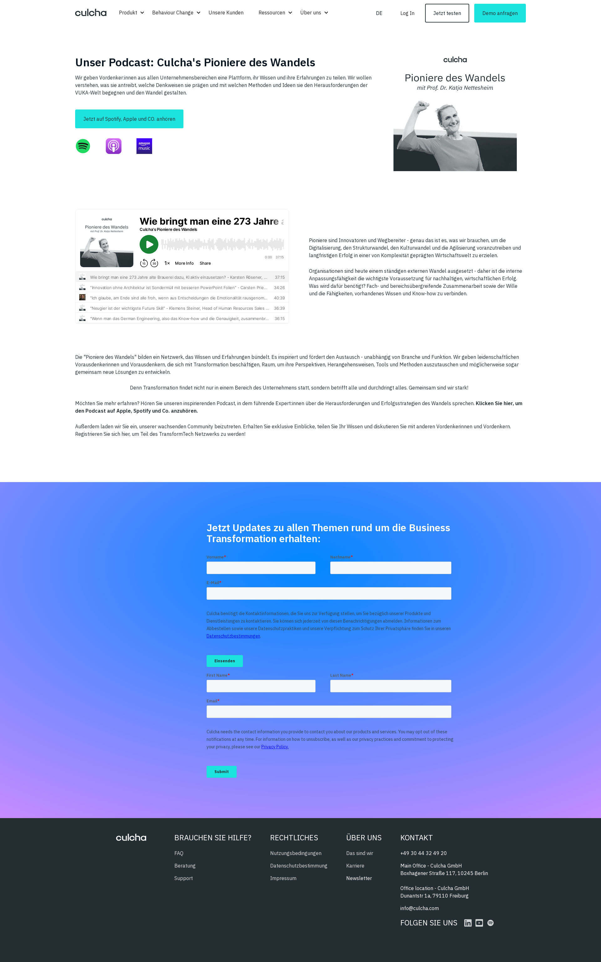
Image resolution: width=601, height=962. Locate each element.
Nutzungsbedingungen (295, 853)
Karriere (355, 866)
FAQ (178, 853)
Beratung (185, 866)
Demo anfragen (500, 13)
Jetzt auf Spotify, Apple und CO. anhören (129, 119)
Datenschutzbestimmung (298, 866)
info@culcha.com (419, 908)
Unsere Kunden (226, 12)
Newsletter (359, 878)
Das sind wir (359, 853)
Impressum (283, 878)
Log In (407, 13)
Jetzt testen (447, 13)
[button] (128, 12)
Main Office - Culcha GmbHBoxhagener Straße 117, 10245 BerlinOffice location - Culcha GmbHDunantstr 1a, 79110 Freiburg (444, 881)
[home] (90, 13)
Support (183, 878)
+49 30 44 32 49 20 (423, 853)
